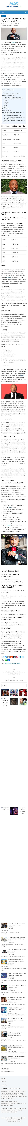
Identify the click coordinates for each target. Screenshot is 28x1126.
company (8, 277)
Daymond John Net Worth (8, 95)
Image (8, 525)
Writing (5, 105)
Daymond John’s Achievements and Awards (13, 112)
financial (22, 375)
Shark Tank (6, 102)
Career (4, 15)
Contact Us (4, 1084)
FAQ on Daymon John (7, 114)
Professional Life (6, 110)
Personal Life (5, 108)
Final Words (5, 122)
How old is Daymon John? (9, 118)
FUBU (5, 100)
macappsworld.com (11, 1119)
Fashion (10, 507)
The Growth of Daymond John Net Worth (13, 97)
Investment (6, 103)
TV (6, 77)
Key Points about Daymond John (11, 93)
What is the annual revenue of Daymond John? (14, 120)
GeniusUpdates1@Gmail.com (14, 1121)
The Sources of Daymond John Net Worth (12, 99)
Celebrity (13, 42)
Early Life (4, 107)
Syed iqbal (5, 23)
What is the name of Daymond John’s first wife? (14, 117)
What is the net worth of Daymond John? (13, 115)
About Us (3, 1081)
